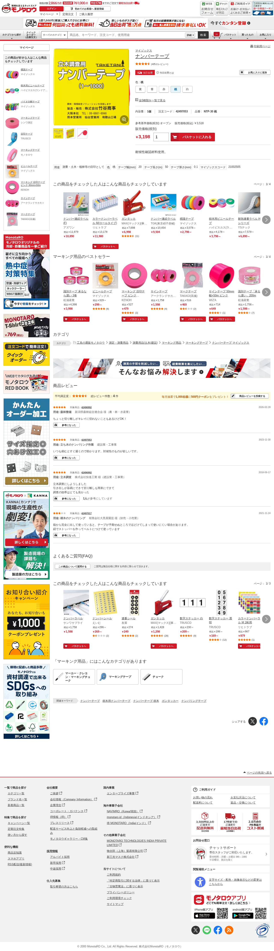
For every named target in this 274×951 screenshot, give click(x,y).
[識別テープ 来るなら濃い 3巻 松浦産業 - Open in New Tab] (76, 276)
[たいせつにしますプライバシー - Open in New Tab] (262, 930)
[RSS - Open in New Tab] (229, 933)
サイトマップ (115, 904)
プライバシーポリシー (121, 892)
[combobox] (126, 35)
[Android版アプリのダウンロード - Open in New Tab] (250, 914)
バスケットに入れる (197, 137)
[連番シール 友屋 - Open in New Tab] (134, 603)
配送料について (203, 802)
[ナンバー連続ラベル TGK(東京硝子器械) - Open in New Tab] (163, 203)
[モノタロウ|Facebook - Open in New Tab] (218, 933)
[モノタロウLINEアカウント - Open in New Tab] (207, 933)
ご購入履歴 (86, 14)
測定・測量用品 (118, 342)
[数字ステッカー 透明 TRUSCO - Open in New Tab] (222, 603)
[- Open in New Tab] (205, 822)
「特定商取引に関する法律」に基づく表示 (133, 880)
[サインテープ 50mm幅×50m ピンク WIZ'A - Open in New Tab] (222, 276)
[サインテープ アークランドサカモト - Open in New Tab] (163, 276)
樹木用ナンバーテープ (116, 700)
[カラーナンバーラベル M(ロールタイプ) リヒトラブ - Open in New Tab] (105, 203)
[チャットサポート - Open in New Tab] (221, 8)
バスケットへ (108, 246)
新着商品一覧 (16, 805)
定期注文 (68, 14)
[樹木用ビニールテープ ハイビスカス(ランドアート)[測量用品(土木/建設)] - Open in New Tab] (222, 203)
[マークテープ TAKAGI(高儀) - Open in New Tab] (193, 276)
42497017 (86, 513)
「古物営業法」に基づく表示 (125, 886)
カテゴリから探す (11, 34)
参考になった (69, 425)
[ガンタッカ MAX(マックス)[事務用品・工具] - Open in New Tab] (134, 203)
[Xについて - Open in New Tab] (195, 933)
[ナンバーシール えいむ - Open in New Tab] (105, 603)
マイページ (47, 14)
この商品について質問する (72, 566)
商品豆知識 (15, 852)
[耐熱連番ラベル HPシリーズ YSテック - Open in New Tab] (251, 203)
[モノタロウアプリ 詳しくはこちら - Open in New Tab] (230, 899)
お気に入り (265, 34)
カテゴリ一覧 (16, 793)
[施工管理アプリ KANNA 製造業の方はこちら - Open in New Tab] (26, 578)
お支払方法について (243, 797)
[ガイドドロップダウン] (240, 11)
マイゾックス (143, 50)
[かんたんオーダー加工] (26, 485)
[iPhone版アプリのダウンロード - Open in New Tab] (211, 914)
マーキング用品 (171, 342)
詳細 (189, 35)
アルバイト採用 (60, 856)
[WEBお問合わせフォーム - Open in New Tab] (207, 8)
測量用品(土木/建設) (145, 342)
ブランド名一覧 (17, 799)
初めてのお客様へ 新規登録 (89, 8)
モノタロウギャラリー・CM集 (69, 838)
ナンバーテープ (90, 700)
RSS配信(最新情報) (20, 864)
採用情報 (52, 851)
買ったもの (247, 34)
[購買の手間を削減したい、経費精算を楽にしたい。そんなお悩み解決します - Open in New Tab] (162, 368)
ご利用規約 (114, 874)
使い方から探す (17, 834)
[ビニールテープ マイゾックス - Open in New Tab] (105, 276)
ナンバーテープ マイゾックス (230, 342)
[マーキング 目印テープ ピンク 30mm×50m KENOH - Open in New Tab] (134, 276)
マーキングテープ (197, 342)
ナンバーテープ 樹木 (146, 700)
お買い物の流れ (203, 797)
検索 (203, 35)
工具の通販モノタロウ (91, 342)
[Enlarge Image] (124, 119)
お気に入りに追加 (257, 72)
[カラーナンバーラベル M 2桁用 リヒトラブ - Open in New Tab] (251, 603)
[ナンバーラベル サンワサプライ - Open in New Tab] (76, 603)
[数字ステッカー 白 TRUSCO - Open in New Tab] (193, 603)
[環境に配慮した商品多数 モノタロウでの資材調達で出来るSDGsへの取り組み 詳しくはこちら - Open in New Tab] (26, 738)
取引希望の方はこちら (64, 886)
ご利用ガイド (207, 789)
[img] (20, 8)
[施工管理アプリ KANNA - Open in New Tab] (26, 546)
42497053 (86, 440)
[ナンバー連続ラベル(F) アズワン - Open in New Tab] (76, 203)
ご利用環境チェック (119, 898)
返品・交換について (243, 802)
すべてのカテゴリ (52, 35)
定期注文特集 (16, 828)
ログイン (51, 8)
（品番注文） (31, 34)
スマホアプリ (16, 858)
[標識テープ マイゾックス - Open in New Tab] (193, 203)
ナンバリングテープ (193, 700)
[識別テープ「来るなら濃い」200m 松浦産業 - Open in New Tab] (251, 276)
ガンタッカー (170, 700)
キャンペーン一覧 (19, 823)
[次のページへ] (266, 219)
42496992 (86, 407)
